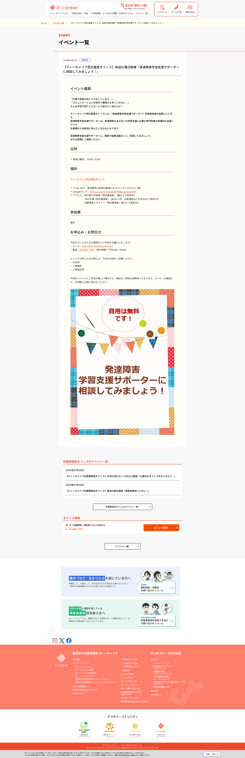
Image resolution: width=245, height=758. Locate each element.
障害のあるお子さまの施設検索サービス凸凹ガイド (169, 683)
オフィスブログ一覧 (129, 681)
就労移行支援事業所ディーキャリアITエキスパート (95, 682)
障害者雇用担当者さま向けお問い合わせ (131, 693)
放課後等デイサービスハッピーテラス (162, 667)
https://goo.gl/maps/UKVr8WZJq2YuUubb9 (113, 191)
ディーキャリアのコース (85, 676)
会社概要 (154, 659)
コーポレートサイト (161, 663)
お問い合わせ (156, 694)
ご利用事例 (95, 13)
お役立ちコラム (126, 13)
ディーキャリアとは (59, 13)
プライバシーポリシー (111, 745)
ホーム (44, 23)
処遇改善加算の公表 (161, 687)
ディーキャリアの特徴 (84, 670)
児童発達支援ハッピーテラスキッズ (162, 672)
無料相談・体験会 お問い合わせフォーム (152, 588)
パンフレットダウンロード (131, 684)
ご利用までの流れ (130, 663)
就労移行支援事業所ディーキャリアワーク (92, 679)
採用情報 (154, 691)
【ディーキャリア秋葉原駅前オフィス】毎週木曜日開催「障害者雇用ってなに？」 (108, 490)
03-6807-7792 (86, 249)
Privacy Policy (132, 747)
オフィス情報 (161, 527)
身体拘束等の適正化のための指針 (134, 701)
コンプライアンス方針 (129, 698)
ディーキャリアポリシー (85, 667)
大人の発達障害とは (81, 686)
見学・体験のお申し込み (130, 688)
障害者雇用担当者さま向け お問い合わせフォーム (154, 620)
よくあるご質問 (110, 13)
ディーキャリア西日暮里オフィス (87, 179)
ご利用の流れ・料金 (79, 13)
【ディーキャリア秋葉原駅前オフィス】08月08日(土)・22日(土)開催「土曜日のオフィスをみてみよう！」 (121, 476)
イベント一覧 (141, 13)
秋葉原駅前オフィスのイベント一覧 (122, 506)
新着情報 (76, 659)
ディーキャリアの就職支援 (86, 673)
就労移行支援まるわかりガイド (85, 690)
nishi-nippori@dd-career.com (97, 246)
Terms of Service (147, 747)
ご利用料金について (131, 666)
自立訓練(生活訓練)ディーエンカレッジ (161, 677)
